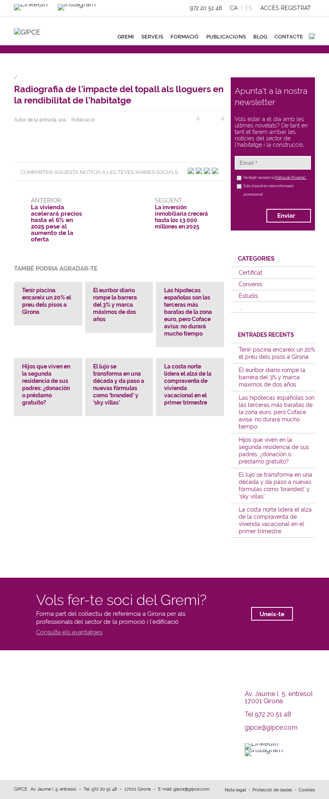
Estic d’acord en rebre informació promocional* (269, 190)
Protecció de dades (272, 790)
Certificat (250, 272)
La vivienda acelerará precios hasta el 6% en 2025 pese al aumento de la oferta (56, 220)
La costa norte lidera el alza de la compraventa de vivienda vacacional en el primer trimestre (275, 520)
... (240, 307)
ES (248, 8)
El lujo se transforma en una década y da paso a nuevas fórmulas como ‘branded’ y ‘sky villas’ (275, 485)
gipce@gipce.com (271, 727)
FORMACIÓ (185, 37)
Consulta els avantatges (69, 632)
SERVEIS (152, 37)
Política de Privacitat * (291, 178)
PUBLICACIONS (226, 37)
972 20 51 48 (206, 8)
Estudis (248, 296)
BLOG (260, 37)
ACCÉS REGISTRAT (285, 8)
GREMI (126, 37)
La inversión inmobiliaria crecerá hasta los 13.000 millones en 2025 (181, 213)
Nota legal (235, 790)
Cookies (307, 790)
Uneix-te (272, 614)
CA (234, 8)
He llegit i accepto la (275, 178)
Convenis (250, 284)
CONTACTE (288, 37)
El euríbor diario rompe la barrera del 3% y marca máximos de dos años (272, 377)
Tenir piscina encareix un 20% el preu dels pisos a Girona (277, 353)
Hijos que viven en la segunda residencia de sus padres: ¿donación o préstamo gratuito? (274, 451)
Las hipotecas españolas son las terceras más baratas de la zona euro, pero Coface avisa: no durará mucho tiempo (277, 412)
